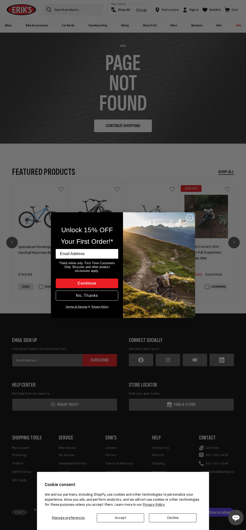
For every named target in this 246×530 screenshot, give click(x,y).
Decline (173, 518)
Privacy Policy (154, 504)
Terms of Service (76, 307)
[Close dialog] (190, 217)
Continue (87, 283)
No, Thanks (87, 295)
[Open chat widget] (236, 517)
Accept (120, 518)
